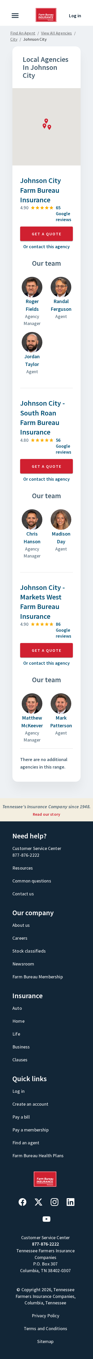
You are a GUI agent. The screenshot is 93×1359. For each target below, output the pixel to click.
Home (18, 1021)
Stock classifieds (29, 951)
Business (21, 1047)
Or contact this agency (46, 246)
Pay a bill (21, 1117)
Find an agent (25, 1143)
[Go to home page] (46, 20)
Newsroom (23, 964)
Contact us (23, 894)
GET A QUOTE (46, 233)
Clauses (19, 1060)
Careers (19, 938)
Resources (22, 868)
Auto (17, 1008)
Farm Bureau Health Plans (38, 1155)
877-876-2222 (25, 855)
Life (16, 1034)
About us (21, 925)
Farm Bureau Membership (37, 977)
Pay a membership (30, 1130)
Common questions (31, 881)
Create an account (30, 1104)
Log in (75, 16)
